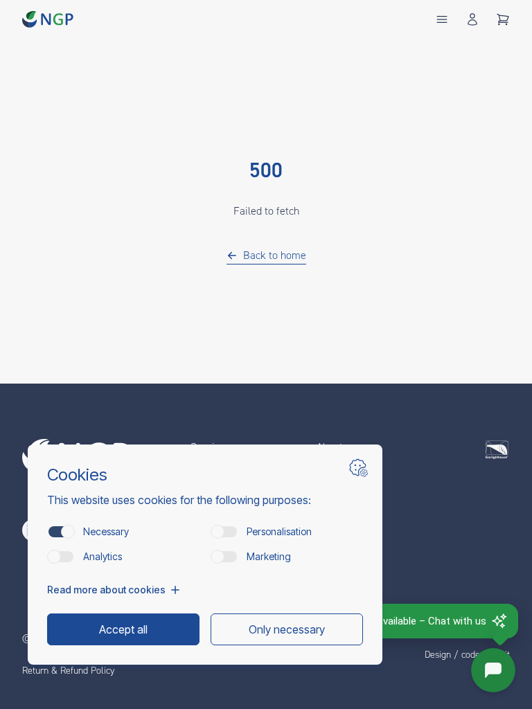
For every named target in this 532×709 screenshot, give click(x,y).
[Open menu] (442, 19)
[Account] (472, 19)
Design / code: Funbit (467, 655)
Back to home (274, 255)
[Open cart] (503, 19)
